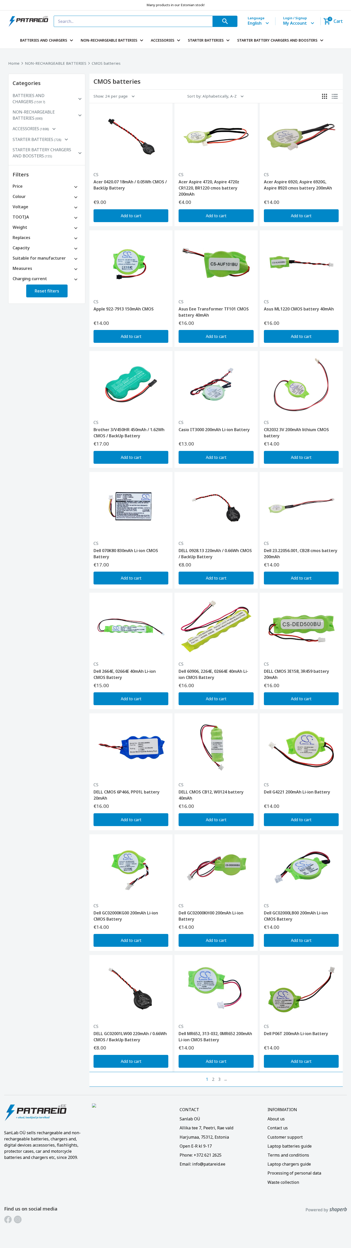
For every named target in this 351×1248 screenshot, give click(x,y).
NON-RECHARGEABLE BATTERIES (109, 40)
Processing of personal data (294, 1173)
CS (96, 175)
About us (276, 1119)
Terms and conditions (288, 1155)
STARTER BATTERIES (206, 40)
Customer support (285, 1137)
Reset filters (47, 291)
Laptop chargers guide (289, 1164)
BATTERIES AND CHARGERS (43, 40)
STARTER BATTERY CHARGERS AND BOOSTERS (277, 40)
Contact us (277, 1128)
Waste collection (283, 1182)
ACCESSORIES (162, 40)
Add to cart (131, 216)
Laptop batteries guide (289, 1146)
